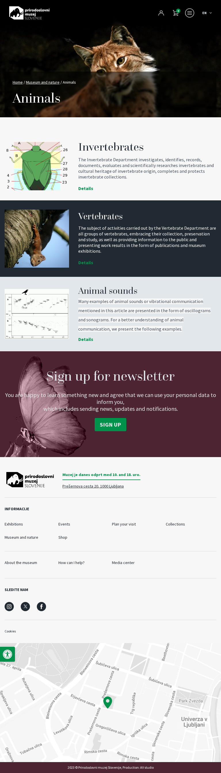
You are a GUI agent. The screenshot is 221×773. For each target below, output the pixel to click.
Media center (123, 562)
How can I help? (71, 562)
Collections (175, 524)
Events (64, 524)
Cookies (10, 631)
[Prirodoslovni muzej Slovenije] (29, 13)
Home (18, 82)
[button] (7, 654)
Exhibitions (14, 524)
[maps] (110, 702)
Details (85, 188)
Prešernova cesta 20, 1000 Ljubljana (93, 486)
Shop (62, 537)
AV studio (147, 767)
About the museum (21, 562)
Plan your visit (124, 524)
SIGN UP (110, 424)
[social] (9, 606)
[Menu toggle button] (189, 13)
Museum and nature (43, 82)
